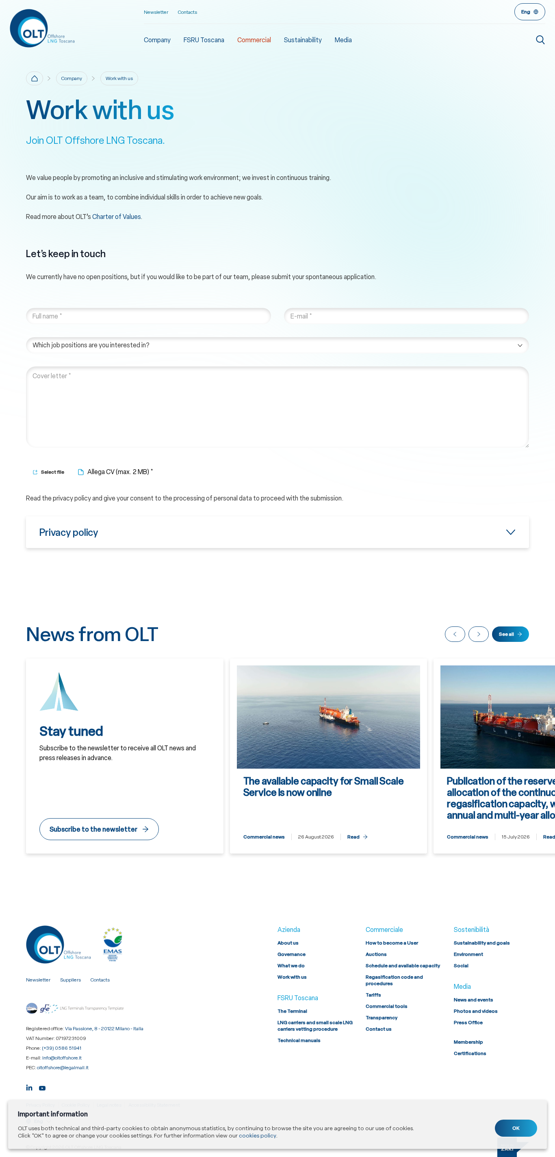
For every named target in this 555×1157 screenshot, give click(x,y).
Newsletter (156, 12)
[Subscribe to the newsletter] (124, 756)
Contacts (187, 12)
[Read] (328, 756)
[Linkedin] (29, 1087)
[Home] (34, 78)
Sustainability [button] (303, 40)
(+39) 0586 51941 (61, 1048)
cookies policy (257, 1135)
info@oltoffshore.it (62, 1058)
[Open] (277, 532)
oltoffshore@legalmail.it (63, 1067)
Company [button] (157, 40)
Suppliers (70, 980)
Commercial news (264, 837)
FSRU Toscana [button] (204, 40)
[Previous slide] (455, 634)
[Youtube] (42, 1087)
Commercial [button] (254, 40)
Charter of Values (116, 216)
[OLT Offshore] (77, 28)
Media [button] (343, 40)
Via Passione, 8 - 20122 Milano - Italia (104, 1028)
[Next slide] (478, 634)
